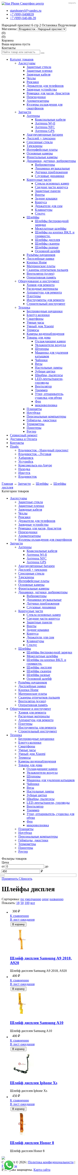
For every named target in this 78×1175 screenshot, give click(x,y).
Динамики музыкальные (52, 168)
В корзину (18, 924)
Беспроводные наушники (45, 311)
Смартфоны (35, 318)
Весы (38, 364)
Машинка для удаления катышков (51, 780)
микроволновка (46, 405)
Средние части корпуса (51, 187)
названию (56, 899)
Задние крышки (46, 198)
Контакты (17, 442)
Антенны (33, 116)
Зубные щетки (45, 371)
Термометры (35, 424)
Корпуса (41, 202)
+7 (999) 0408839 (22, 14)
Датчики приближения (51, 172)
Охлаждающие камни (50, 341)
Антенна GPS (44, 131)
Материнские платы (41, 266)
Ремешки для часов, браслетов (48, 93)
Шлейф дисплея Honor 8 (32, 1143)
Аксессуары (26, 63)
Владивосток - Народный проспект (43, 450)
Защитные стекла (39, 67)
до (46, 866)
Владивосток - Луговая (34, 454)
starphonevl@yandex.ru (25, 10)
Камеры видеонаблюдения (45, 334)
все (32, 903)
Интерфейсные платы (42, 149)
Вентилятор (43, 386)
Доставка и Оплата (23, 439)
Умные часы (35, 322)
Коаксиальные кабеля (50, 119)
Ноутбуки (33, 412)
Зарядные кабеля (38, 74)
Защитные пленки (39, 70)
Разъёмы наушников (41, 255)
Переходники (36, 97)
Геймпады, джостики (42, 420)
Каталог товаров (21, 59)
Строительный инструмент (46, 303)
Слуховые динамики (49, 176)
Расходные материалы (42, 288)
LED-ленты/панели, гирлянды (48, 802)
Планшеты (34, 409)
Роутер (31, 431)
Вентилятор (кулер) (40, 273)
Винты (40, 194)
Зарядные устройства (42, 89)
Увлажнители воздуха (50, 345)
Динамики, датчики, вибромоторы (51, 161)
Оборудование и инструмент (38, 281)
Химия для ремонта (40, 285)
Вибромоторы (45, 164)
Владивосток (27, 476)
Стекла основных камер (52, 183)
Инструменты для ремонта (45, 300)
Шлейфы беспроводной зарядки (49, 652)
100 (27, 903)
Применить (10, 878)
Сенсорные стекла (40, 142)
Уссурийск (25, 461)
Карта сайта (41, 1169)
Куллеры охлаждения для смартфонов (45, 539)
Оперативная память (41, 277)
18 (18, 903)
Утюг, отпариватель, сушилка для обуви (49, 395)
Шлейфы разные (46, 247)
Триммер (41, 390)
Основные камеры (40, 153)
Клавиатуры (43, 209)
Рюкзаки (33, 82)
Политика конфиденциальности (51, 1162)
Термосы (33, 330)
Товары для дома (39, 337)
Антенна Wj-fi (45, 123)
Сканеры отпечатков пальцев (47, 270)
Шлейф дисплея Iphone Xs (33, 1083)
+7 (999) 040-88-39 (23, 18)
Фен (38, 401)
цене (45, 899)
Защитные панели (48, 191)
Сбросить (25, 878)
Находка (24, 469)
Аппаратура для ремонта (44, 292)
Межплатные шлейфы (50, 228)
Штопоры (42, 349)
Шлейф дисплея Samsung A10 (36, 1023)
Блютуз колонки (38, 315)
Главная (7, 483)
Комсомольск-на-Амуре (35, 465)
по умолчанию (30, 899)
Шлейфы (33, 217)
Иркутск (24, 473)
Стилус (40, 213)
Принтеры (34, 427)
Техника (24, 307)
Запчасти (24, 112)
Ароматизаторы (38, 101)
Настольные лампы (48, 367)
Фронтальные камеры (42, 157)
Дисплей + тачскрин (41, 138)
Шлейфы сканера (47, 243)
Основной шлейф (47, 251)
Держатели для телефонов (45, 85)
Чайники (41, 360)
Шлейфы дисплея (47, 240)
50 (22, 903)
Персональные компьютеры (46, 416)
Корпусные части (39, 179)
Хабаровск (25, 458)
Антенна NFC (45, 127)
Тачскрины (34, 146)
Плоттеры (34, 296)
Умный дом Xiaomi (40, 326)
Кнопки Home (37, 262)
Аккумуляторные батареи (45, 134)
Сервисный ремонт (23, 435)
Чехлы (31, 78)
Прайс (14, 446)
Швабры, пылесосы (49, 375)
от (3, 866)
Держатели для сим (48, 206)
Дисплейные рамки (40, 258)
